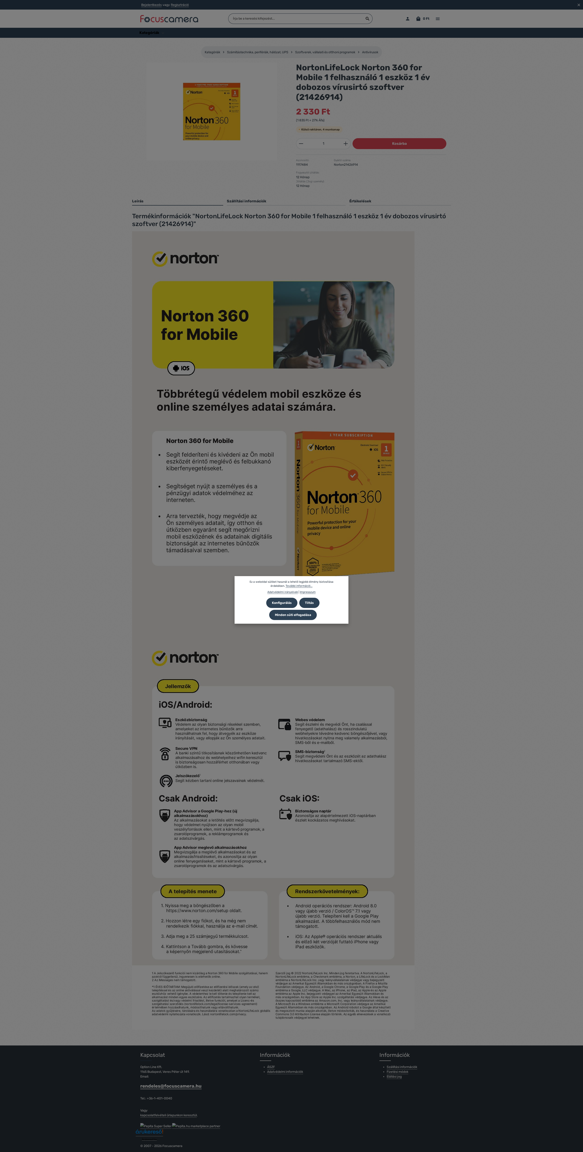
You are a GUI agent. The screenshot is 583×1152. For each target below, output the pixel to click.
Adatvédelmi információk (285, 1072)
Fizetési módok (397, 1072)
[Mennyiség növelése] (346, 143)
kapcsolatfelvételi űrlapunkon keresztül (168, 1115)
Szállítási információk (402, 1067)
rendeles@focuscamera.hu (171, 1086)
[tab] (177, 201)
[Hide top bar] (578, 5)
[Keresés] (368, 18)
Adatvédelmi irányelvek (282, 591)
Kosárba (399, 143)
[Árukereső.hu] (149, 1133)
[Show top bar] (437, 19)
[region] (212, 111)
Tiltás (309, 603)
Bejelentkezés (151, 5)
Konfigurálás (282, 603)
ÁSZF (271, 1067)
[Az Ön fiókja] (407, 19)
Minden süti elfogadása (293, 615)
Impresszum (308, 591)
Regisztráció (180, 5)
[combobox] (295, 18)
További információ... (299, 585)
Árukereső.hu (149, 1139)
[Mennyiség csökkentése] (301, 143)
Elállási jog (394, 1076)
